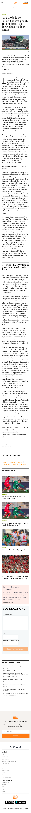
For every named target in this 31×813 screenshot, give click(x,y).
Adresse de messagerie (11, 640)
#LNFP (23, 464)
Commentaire (7, 614)
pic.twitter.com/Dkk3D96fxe (10, 432)
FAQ (2, 788)
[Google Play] (20, 802)
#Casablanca (6, 464)
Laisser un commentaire (15, 649)
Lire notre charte (8, 602)
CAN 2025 (12, 7)
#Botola (4, 462)
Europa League (5, 766)
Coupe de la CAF (5, 763)
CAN (3, 754)
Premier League (5, 770)
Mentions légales (5, 784)
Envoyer (15, 735)
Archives (3, 791)
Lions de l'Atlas (5, 756)
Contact (3, 789)
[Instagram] (20, 747)
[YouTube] (17, 747)
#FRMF (15, 464)
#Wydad (12, 462)
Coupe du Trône (5, 759)
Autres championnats (6, 777)
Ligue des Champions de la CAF (9, 761)
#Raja (20, 462)
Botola (4, 14)
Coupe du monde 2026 (21, 7)
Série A (3, 772)
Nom (4, 634)
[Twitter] (14, 747)
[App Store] (9, 802)
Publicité (3, 786)
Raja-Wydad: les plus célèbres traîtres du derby (15, 267)
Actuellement (5, 7)
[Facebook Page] (11, 747)
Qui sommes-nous (6, 782)
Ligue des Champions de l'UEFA (9, 765)
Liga (2, 768)
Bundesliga (4, 775)
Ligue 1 (3, 774)
